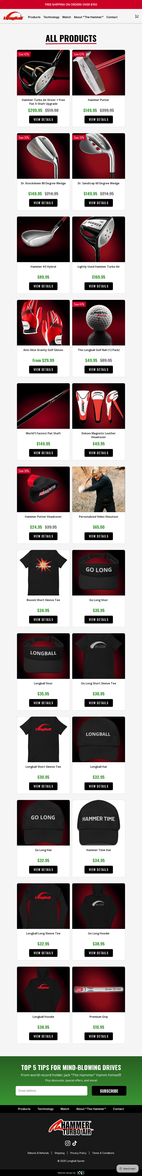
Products (34, 17)
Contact (111, 17)
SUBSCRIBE (109, 1091)
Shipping (59, 1152)
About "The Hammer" (89, 17)
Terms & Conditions (102, 1152)
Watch (66, 17)
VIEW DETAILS (43, 119)
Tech (45, 1109)
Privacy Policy (78, 1152)
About (91, 1109)
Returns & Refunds (39, 1152)
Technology (51, 17)
